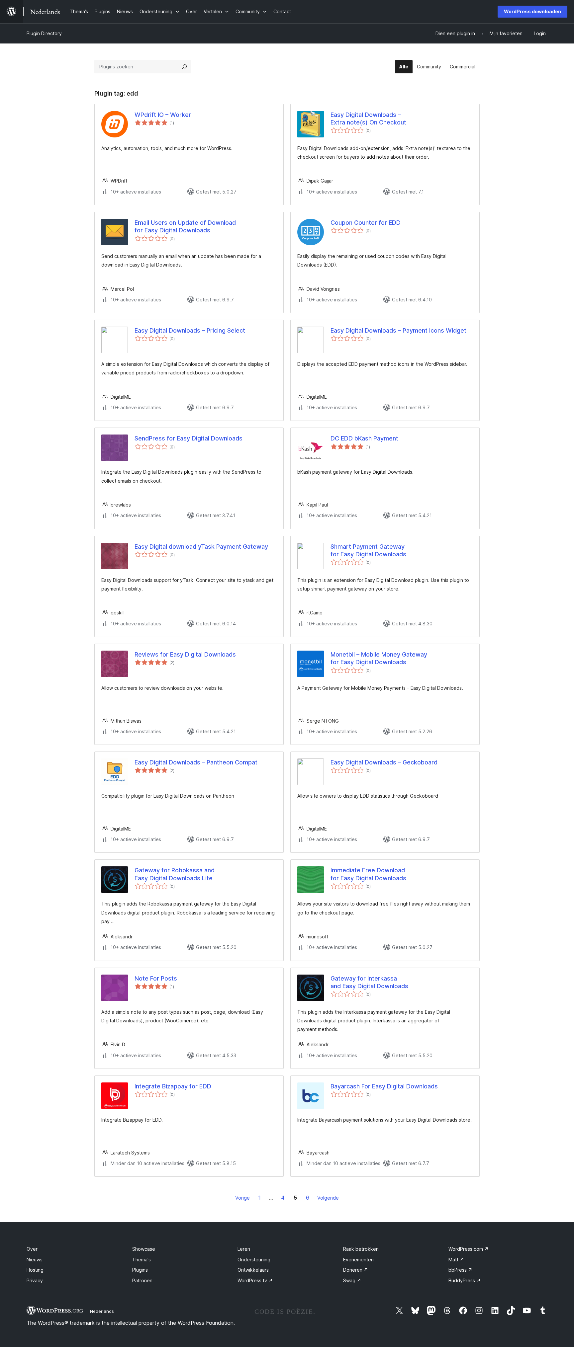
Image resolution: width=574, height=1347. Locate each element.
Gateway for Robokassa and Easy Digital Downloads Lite (175, 874)
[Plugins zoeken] (184, 66)
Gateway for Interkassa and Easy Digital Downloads (369, 982)
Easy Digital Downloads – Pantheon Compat (196, 762)
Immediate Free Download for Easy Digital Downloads (368, 874)
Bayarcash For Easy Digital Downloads (384, 1086)
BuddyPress (464, 1280)
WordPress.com (468, 1249)
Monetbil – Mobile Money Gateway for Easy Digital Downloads (379, 658)
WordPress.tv (255, 1280)
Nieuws (35, 1259)
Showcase (143, 1249)
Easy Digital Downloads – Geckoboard (384, 762)
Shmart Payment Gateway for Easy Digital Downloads (368, 550)
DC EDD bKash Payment (364, 438)
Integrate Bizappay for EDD (173, 1086)
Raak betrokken (361, 1249)
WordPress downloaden (532, 11)
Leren (244, 1249)
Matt (456, 1259)
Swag (352, 1280)
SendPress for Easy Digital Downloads (188, 438)
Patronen (142, 1280)
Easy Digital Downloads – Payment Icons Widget (398, 330)
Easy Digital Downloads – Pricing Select (190, 330)
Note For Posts (156, 978)
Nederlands (102, 1311)
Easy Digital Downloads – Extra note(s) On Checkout (368, 118)
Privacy (35, 1280)
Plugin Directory (44, 33)
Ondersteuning (254, 1259)
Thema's (141, 1259)
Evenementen (358, 1259)
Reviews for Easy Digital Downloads (185, 654)
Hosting (35, 1270)
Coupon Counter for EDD (366, 222)
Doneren (355, 1270)
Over (32, 1249)
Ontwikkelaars (253, 1270)
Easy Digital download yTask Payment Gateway (201, 546)
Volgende (328, 1198)
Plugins (140, 1270)
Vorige (242, 1198)
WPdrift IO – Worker (163, 114)
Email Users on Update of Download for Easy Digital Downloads (185, 226)
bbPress (460, 1270)
